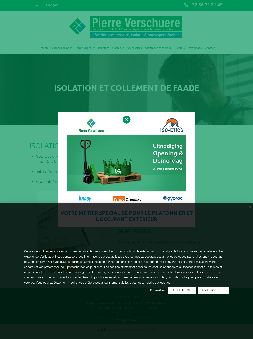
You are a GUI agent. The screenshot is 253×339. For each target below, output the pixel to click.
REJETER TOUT (182, 290)
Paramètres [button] (157, 290)
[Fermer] (249, 207)
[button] (127, 120)
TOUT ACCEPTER (214, 290)
